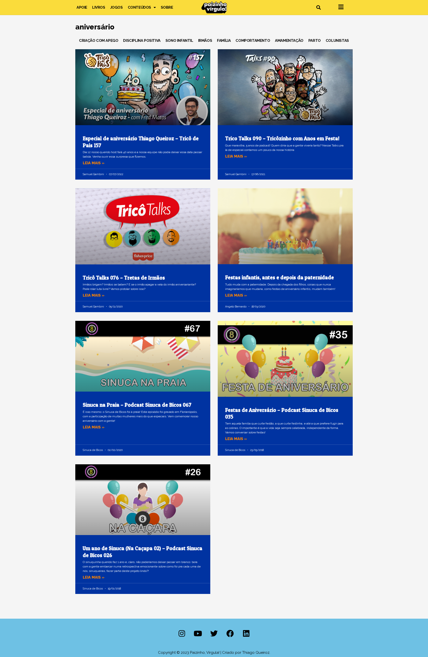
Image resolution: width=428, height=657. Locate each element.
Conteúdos (139, 7)
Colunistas (337, 40)
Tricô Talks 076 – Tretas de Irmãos (124, 278)
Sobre (167, 7)
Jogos (116, 7)
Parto (314, 40)
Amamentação (289, 40)
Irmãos (205, 40)
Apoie (82, 7)
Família (224, 40)
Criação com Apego (98, 40)
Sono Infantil (179, 40)
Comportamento (253, 40)
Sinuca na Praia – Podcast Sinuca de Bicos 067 (137, 405)
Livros (98, 7)
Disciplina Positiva (141, 40)
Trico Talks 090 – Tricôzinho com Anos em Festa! (282, 138)
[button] (318, 7)
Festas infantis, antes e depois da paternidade (279, 277)
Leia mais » (94, 163)
